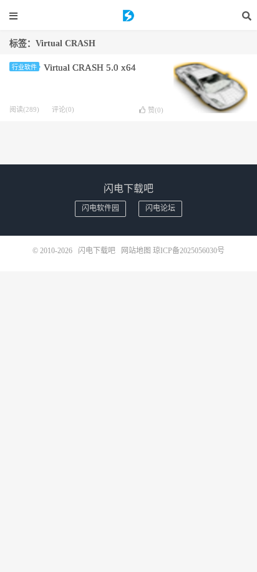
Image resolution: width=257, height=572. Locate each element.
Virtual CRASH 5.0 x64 (90, 68)
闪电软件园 (100, 208)
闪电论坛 (160, 208)
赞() (155, 110)
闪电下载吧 (128, 15)
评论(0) (63, 109)
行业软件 (24, 67)
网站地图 (136, 250)
